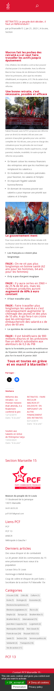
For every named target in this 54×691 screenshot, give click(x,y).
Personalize (19, 687)
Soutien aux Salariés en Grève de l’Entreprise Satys (15, 434)
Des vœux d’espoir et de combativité (23, 553)
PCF (7, 526)
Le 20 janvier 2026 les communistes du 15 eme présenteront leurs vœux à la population (25, 561)
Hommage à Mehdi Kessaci (18, 574)
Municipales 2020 (15, 629)
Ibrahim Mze (36, 614)
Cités (24, 595)
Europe (22, 614)
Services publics (38, 638)
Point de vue (14, 633)
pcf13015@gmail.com (14, 513)
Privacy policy (36, 687)
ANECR (8, 535)
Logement (35, 624)
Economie (34, 600)
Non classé (33, 629)
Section (9, 32)
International (30, 619)
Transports (26, 643)
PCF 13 (8, 531)
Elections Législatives (17, 609)
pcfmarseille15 (16, 28)
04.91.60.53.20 (11, 508)
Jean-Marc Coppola (17, 624)
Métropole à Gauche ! (15, 540)
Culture (35, 595)
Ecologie (21, 600)
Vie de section (14, 648)
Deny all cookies (39, 682)
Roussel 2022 (31, 633)
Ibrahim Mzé (13, 619)
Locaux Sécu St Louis (15, 569)
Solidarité (12, 643)
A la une (44, 28)
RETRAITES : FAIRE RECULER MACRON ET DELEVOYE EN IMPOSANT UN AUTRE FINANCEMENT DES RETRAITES (36, 407)
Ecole (10, 600)
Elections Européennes (17, 605)
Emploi (11, 614)
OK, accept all (16, 682)
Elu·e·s (34, 609)
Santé (10, 638)
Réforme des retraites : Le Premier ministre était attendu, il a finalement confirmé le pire (13, 404)
